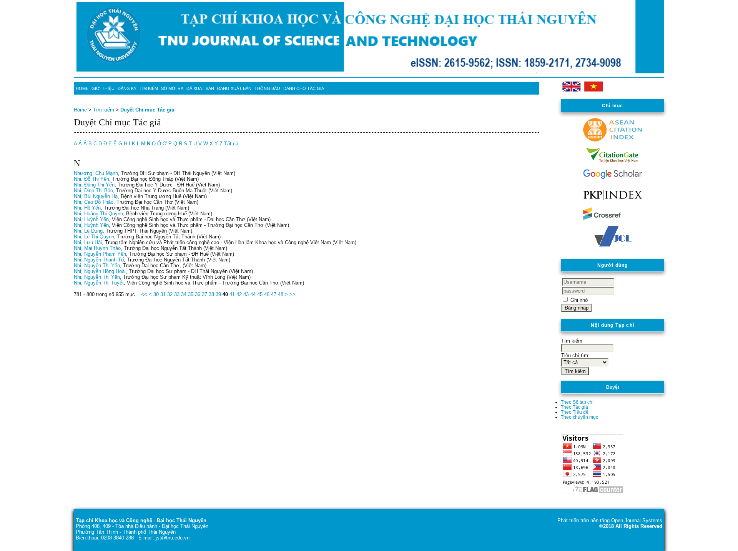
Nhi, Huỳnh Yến (91, 219)
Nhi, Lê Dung (88, 231)
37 (204, 294)
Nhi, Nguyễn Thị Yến (97, 265)
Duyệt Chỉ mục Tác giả (147, 110)
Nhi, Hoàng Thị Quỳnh (98, 213)
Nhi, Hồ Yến (87, 208)
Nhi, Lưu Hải (88, 242)
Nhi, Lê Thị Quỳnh (94, 237)
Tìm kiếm (149, 88)
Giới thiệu (103, 88)
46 (266, 294)
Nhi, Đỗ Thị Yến (91, 179)
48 (280, 294)
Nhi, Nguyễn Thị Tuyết (99, 283)
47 (273, 294)
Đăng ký (127, 88)
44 (253, 294)
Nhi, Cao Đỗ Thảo (93, 202)
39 (218, 294)
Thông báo (267, 88)
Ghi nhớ (579, 300)
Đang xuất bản (234, 88)
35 (190, 294)
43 (246, 294)
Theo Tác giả (574, 407)
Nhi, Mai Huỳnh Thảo (97, 248)
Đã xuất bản (200, 88)
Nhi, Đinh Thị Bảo (93, 190)
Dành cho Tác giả (303, 88)
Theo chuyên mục (579, 416)
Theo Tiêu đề (574, 412)
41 (232, 294)
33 (177, 294)
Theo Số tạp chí (577, 402)
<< (144, 294)
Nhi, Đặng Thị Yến (94, 185)
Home (82, 88)
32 (170, 294)
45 (260, 294)
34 (183, 294)
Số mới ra (172, 88)
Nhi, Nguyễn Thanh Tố (99, 260)
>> (292, 294)
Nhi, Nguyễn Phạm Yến (100, 254)
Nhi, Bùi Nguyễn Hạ (96, 196)
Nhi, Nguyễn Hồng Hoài (100, 271)
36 (197, 294)
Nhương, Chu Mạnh (96, 173)
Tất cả (231, 143)
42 (239, 294)
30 (156, 294)
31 (163, 294)
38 (211, 294)
